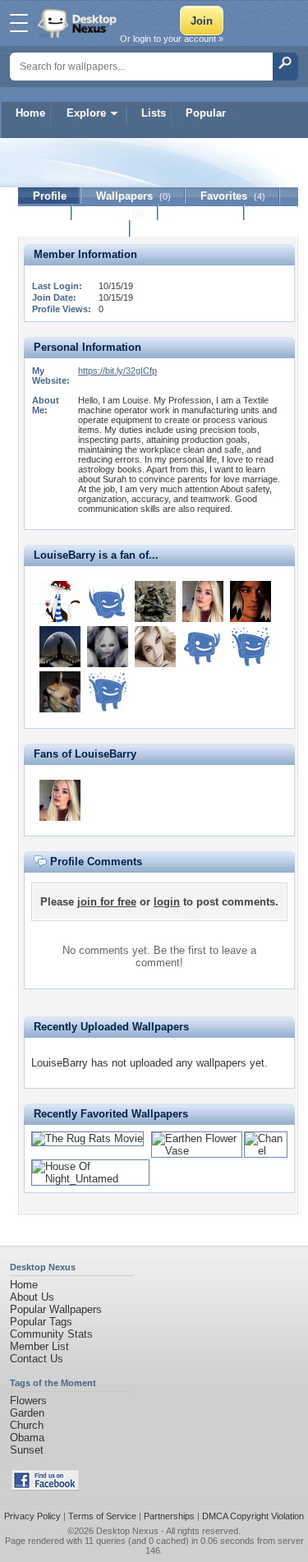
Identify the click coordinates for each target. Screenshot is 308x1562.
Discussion (201, 212)
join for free (106, 902)
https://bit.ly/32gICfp (117, 371)
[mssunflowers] (60, 601)
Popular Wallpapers (56, 1309)
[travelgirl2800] (107, 646)
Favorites (232, 196)
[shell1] (155, 646)
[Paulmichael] (107, 601)
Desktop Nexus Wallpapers (79, 23)
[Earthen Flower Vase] (196, 1151)
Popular (206, 113)
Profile (50, 196)
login (167, 902)
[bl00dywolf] (250, 601)
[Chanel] (265, 1151)
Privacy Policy (32, 1516)
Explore (86, 113)
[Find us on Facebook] (45, 1487)
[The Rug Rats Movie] (87, 1138)
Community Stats (51, 1334)
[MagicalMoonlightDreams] (60, 646)
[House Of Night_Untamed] (90, 1179)
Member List (39, 1346)
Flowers (28, 1400)
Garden (27, 1413)
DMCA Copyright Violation (253, 1516)
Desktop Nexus (127, 1531)
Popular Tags (41, 1321)
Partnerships (169, 1516)
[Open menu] (18, 23)
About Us (32, 1297)
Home (30, 113)
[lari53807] (107, 692)
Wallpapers (133, 196)
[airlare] (250, 646)
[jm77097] (155, 601)
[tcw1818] (203, 646)
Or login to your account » (171, 39)
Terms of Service (102, 1516)
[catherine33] (203, 601)
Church (27, 1425)
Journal (115, 212)
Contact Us (36, 1358)
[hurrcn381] (60, 692)
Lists (153, 113)
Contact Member (74, 229)
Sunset (27, 1450)
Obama (27, 1437)
